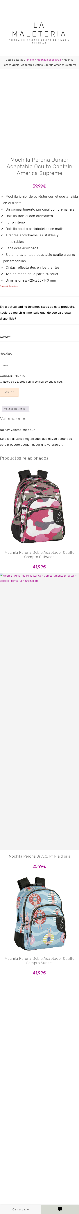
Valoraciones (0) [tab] (15, 409)
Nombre (5, 337)
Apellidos (6, 353)
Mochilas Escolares (49, 60)
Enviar (9, 392)
